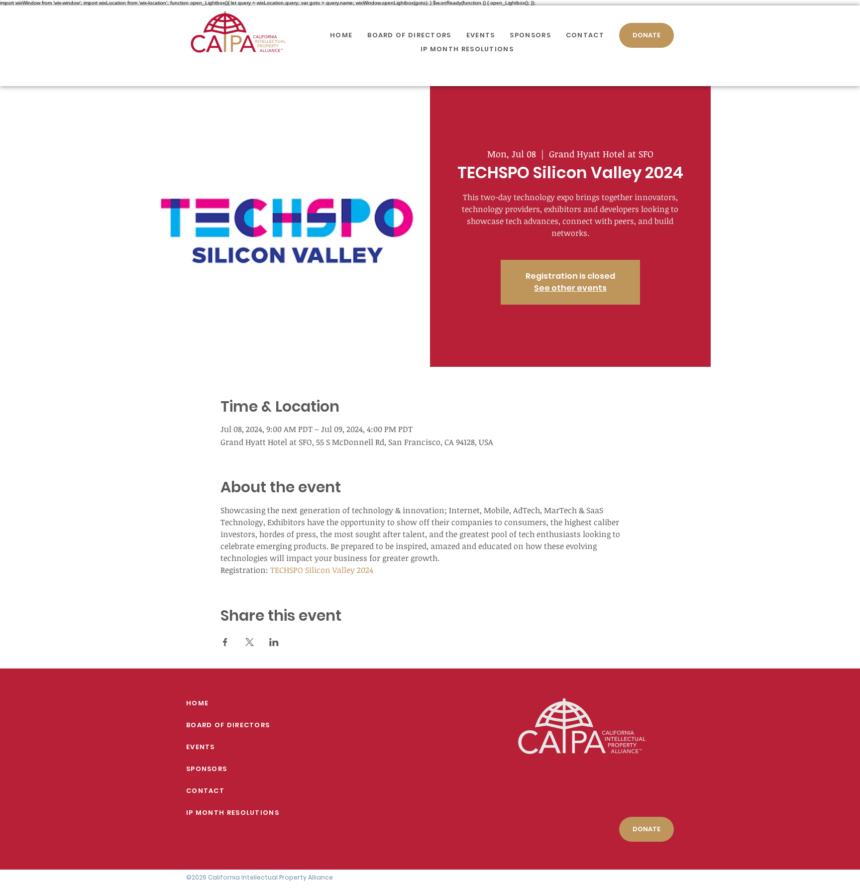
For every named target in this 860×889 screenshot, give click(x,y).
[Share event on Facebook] (225, 642)
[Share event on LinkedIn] (274, 642)
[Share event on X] (249, 642)
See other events (570, 288)
